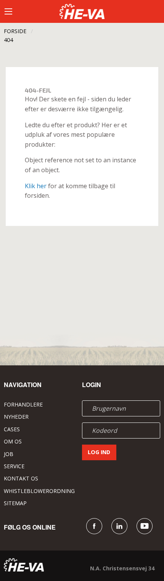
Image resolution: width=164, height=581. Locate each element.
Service (14, 466)
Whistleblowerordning (39, 491)
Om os (13, 441)
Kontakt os (21, 478)
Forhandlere (23, 404)
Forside (15, 31)
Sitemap (15, 503)
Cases (12, 429)
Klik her (36, 186)
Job (8, 454)
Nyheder (16, 416)
